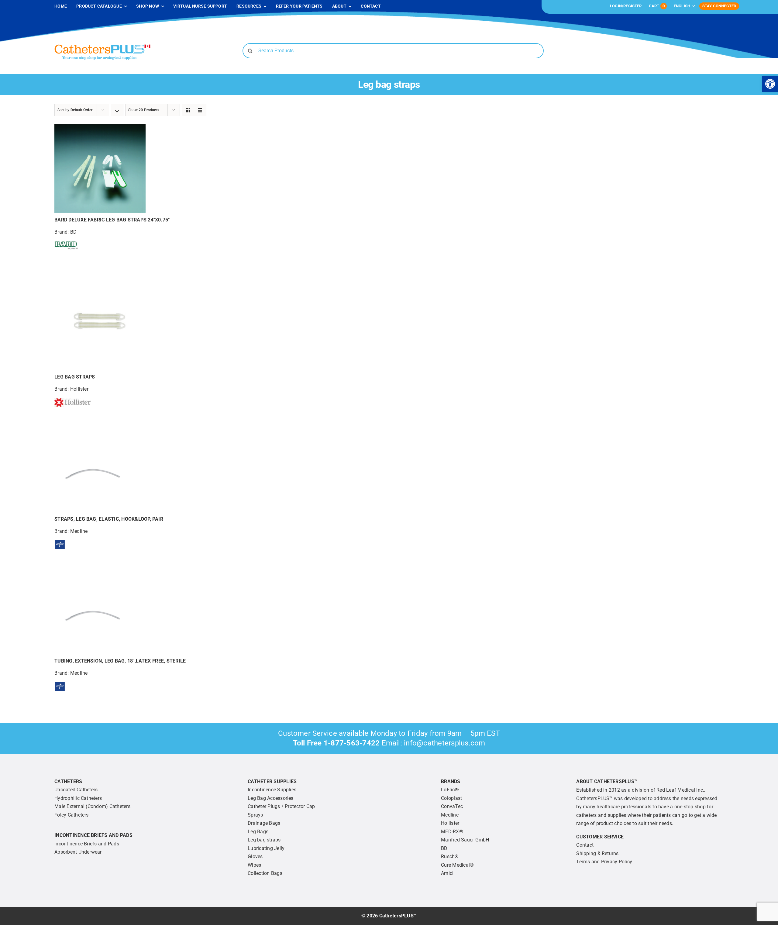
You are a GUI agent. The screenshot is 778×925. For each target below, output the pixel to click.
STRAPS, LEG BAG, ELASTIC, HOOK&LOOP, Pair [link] (108, 519)
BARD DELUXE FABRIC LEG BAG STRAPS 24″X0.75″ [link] (112, 220)
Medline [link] (79, 531)
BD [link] (73, 232)
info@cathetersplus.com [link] (444, 743)
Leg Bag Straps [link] (74, 377)
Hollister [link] (79, 389)
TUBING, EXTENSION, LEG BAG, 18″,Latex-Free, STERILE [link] (120, 661)
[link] (770, 84)
